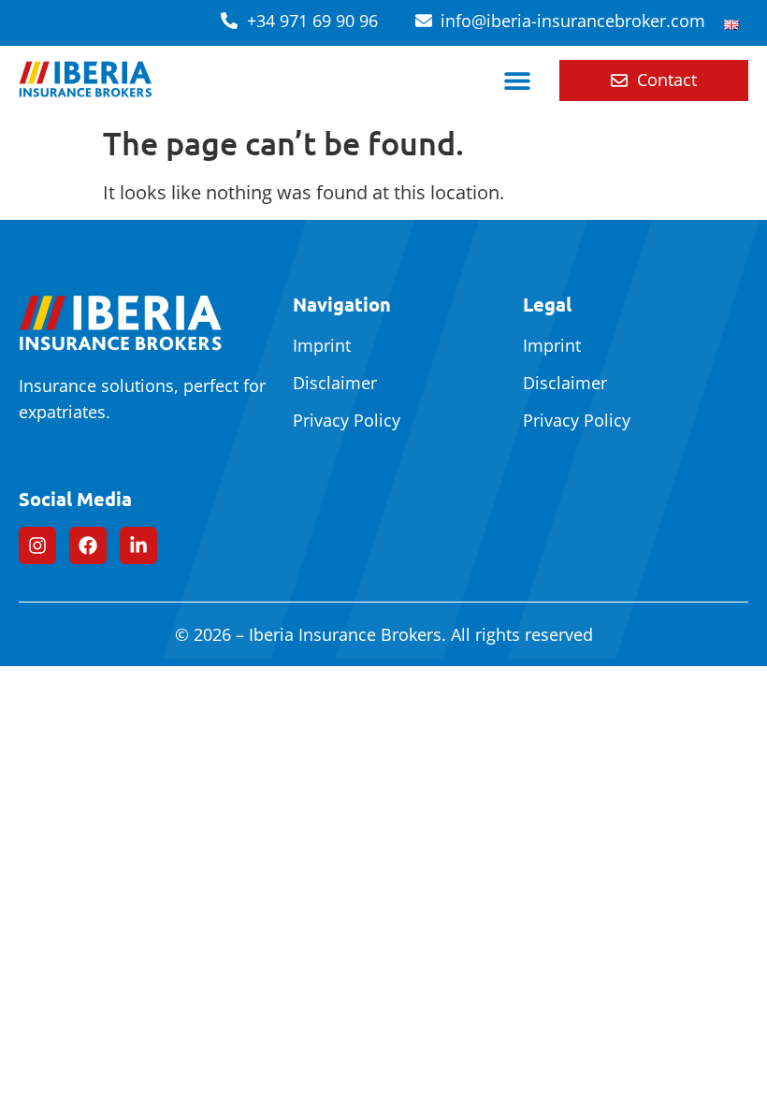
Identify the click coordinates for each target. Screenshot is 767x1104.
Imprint (322, 345)
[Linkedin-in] (138, 545)
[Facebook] (88, 545)
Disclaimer (335, 382)
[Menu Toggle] (517, 80)
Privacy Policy (346, 420)
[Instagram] (37, 545)
